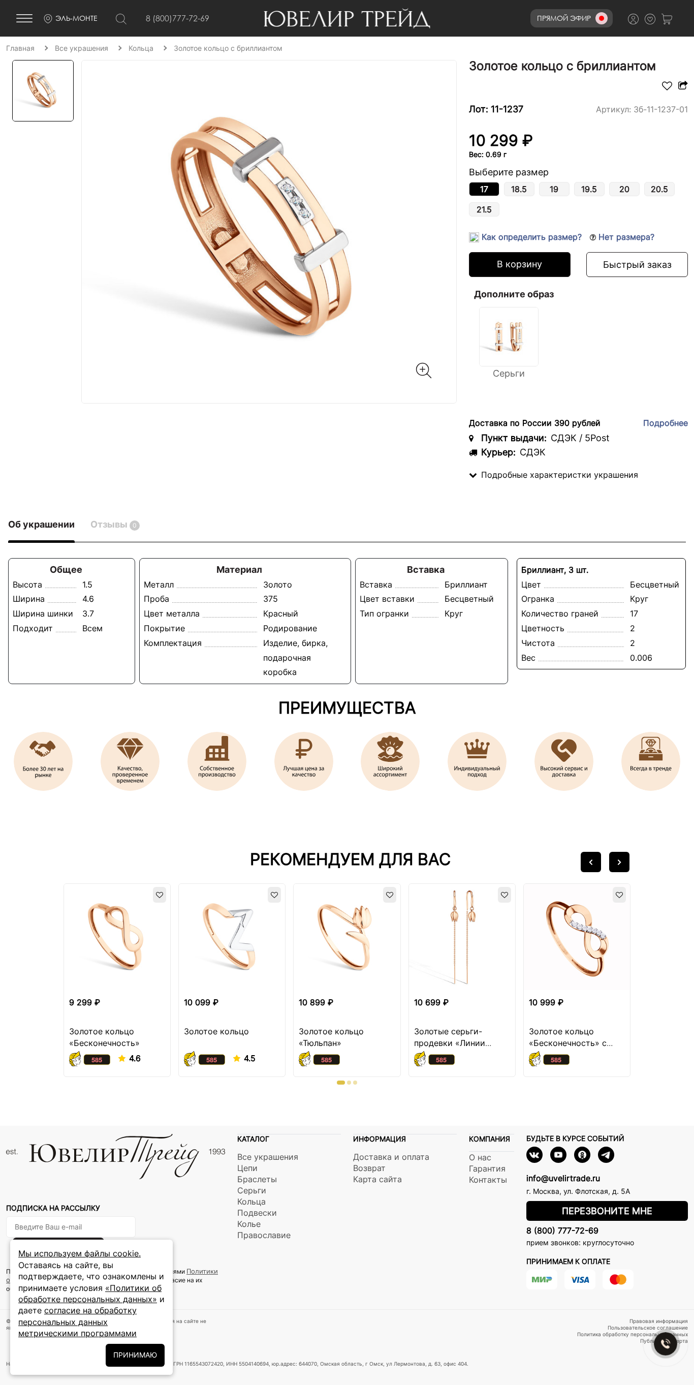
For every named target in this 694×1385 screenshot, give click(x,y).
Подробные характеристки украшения (559, 475)
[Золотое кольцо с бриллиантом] (269, 231)
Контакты (488, 1180)
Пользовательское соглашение (648, 1328)
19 (554, 189)
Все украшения (267, 1157)
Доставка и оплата (391, 1157)
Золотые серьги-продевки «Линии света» (449, 1043)
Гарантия (487, 1168)
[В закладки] (667, 87)
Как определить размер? (532, 237)
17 (484, 189)
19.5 (589, 189)
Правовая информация (658, 1321)
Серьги (251, 1190)
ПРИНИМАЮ (135, 1354)
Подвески (257, 1213)
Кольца (251, 1201)
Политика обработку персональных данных (632, 1334)
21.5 (484, 209)
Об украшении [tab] (41, 524)
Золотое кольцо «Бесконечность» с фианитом (568, 1043)
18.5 (519, 189)
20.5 (659, 189)
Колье (249, 1224)
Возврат (369, 1168)
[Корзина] (669, 18)
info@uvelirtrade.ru (563, 1178)
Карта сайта (377, 1179)
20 (624, 189)
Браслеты (257, 1179)
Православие (264, 1235)
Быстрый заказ (637, 264)
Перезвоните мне (607, 1211)
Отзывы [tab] (113, 524)
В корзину (519, 264)
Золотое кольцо (216, 1031)
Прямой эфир (564, 18)
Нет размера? (625, 237)
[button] (591, 862)
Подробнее (665, 423)
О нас (480, 1157)
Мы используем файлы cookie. (79, 1253)
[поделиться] (681, 87)
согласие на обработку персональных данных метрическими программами (77, 1321)
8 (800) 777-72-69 (562, 1230)
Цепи (247, 1168)
